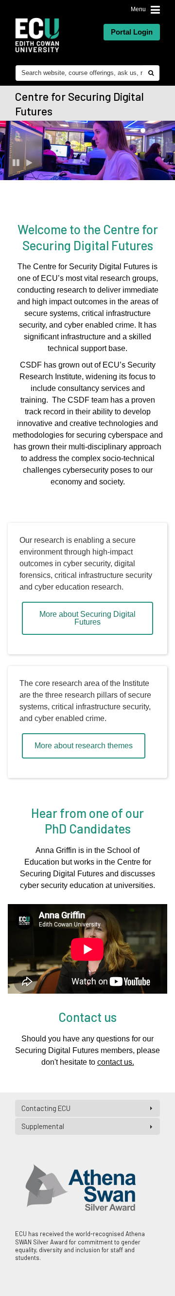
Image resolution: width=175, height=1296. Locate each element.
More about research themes (84, 745)
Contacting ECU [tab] (45, 1108)
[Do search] (150, 73)
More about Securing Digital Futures (87, 618)
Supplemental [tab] (42, 1126)
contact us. (115, 1062)
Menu (138, 9)
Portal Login (132, 32)
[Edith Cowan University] (37, 35)
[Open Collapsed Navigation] (155, 10)
